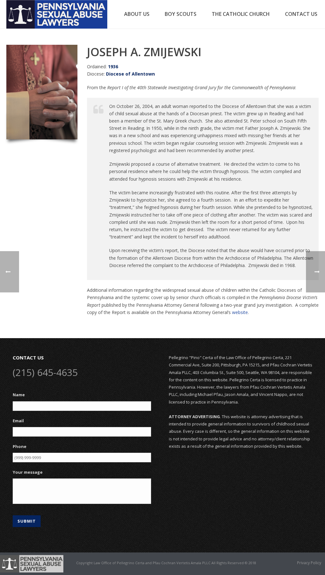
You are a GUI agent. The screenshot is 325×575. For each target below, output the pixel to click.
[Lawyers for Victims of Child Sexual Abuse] (31, 563)
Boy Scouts (180, 13)
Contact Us (301, 13)
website (240, 312)
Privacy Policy (309, 562)
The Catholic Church (241, 13)
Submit (26, 521)
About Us (136, 13)
